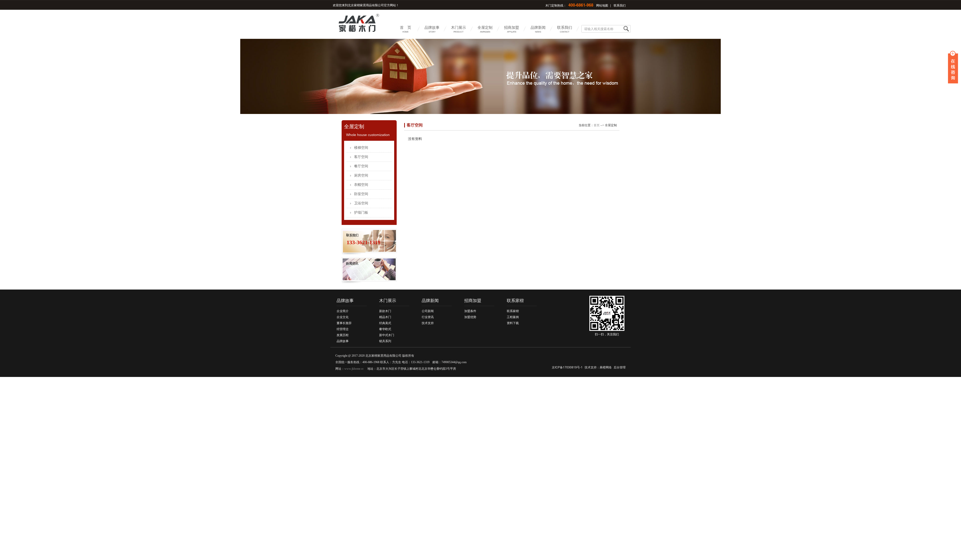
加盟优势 (470, 317)
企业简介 (343, 311)
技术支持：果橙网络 (598, 367)
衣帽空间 (361, 185)
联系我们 (620, 5)
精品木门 (385, 317)
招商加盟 (511, 29)
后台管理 (620, 367)
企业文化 (343, 317)
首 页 (405, 29)
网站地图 (602, 5)
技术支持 (428, 323)
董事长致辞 (344, 323)
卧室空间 (361, 194)
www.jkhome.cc (354, 368)
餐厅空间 (361, 166)
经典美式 (385, 323)
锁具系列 (385, 341)
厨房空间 (361, 175)
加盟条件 (470, 311)
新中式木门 (386, 335)
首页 (597, 125)
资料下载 (513, 323)
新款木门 (385, 311)
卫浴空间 (361, 203)
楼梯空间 (361, 148)
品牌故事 (431, 29)
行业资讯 (428, 317)
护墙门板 (361, 212)
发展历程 (343, 335)
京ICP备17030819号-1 (567, 367)
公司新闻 (428, 311)
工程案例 (513, 317)
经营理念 (343, 329)
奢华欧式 (385, 329)
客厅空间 (361, 157)
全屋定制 (485, 29)
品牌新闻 (538, 29)
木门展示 (458, 29)
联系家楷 (515, 300)
